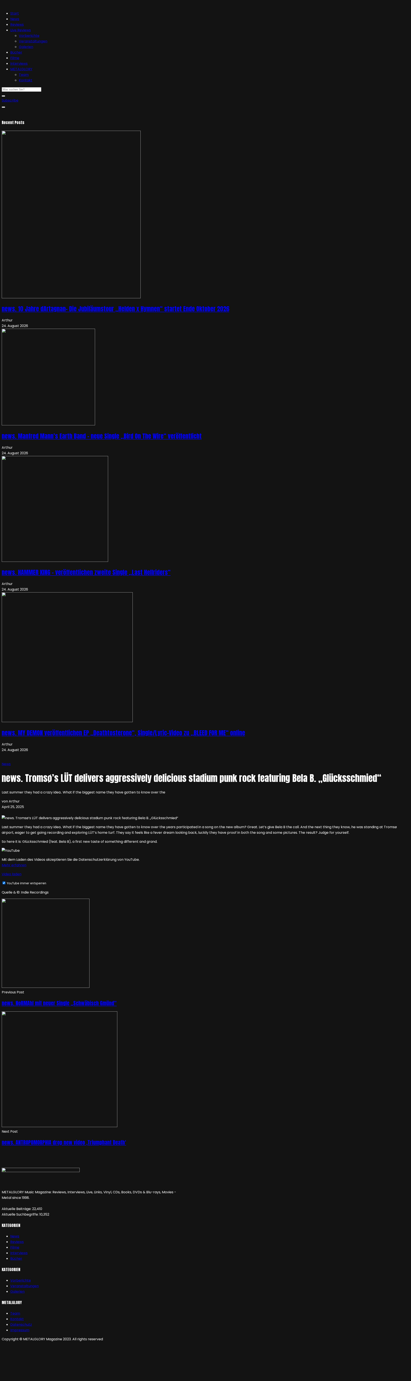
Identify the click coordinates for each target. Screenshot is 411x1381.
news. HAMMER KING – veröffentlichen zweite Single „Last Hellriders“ (86, 572)
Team (24, 74)
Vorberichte (29, 35)
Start (14, 13)
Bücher (16, 52)
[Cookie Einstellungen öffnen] (34, 1376)
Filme (14, 57)
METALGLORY (21, 69)
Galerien (26, 46)
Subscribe (10, 100)
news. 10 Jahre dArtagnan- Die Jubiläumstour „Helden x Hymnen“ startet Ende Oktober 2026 (115, 308)
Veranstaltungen (33, 41)
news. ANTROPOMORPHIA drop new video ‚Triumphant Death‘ (64, 1142)
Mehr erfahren (14, 865)
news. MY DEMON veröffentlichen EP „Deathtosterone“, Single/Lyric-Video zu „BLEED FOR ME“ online (123, 732)
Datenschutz (21, 1324)
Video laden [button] (11, 874)
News (14, 18)
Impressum (19, 1330)
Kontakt (25, 80)
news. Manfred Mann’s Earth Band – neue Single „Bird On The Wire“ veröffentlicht (102, 436)
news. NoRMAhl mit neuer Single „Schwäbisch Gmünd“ (59, 1003)
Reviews (17, 24)
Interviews (19, 63)
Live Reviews (20, 30)
